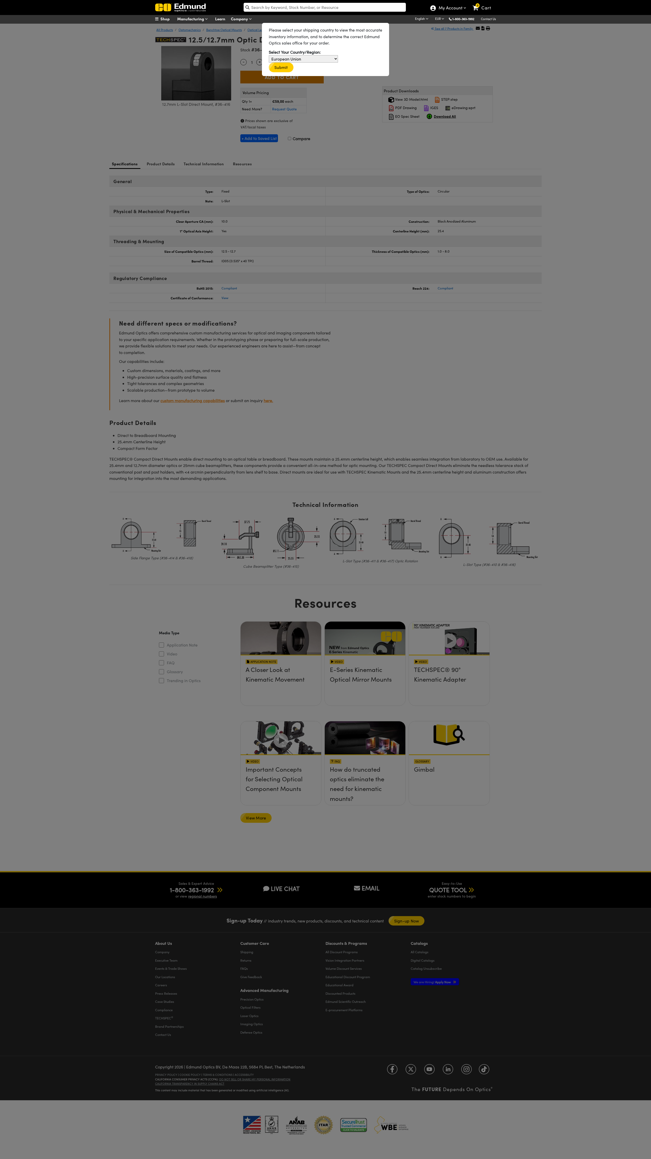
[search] (325, 7)
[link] (484, 3)
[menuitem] (168, 19)
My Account (450, 8)
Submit (281, 67)
